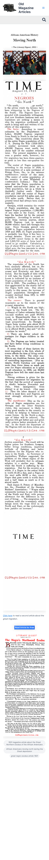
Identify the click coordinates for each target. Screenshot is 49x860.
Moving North (24, 40)
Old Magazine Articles (26, 8)
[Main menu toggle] (43, 8)
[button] (44, 20)
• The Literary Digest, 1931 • (24, 47)
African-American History (24, 35)
